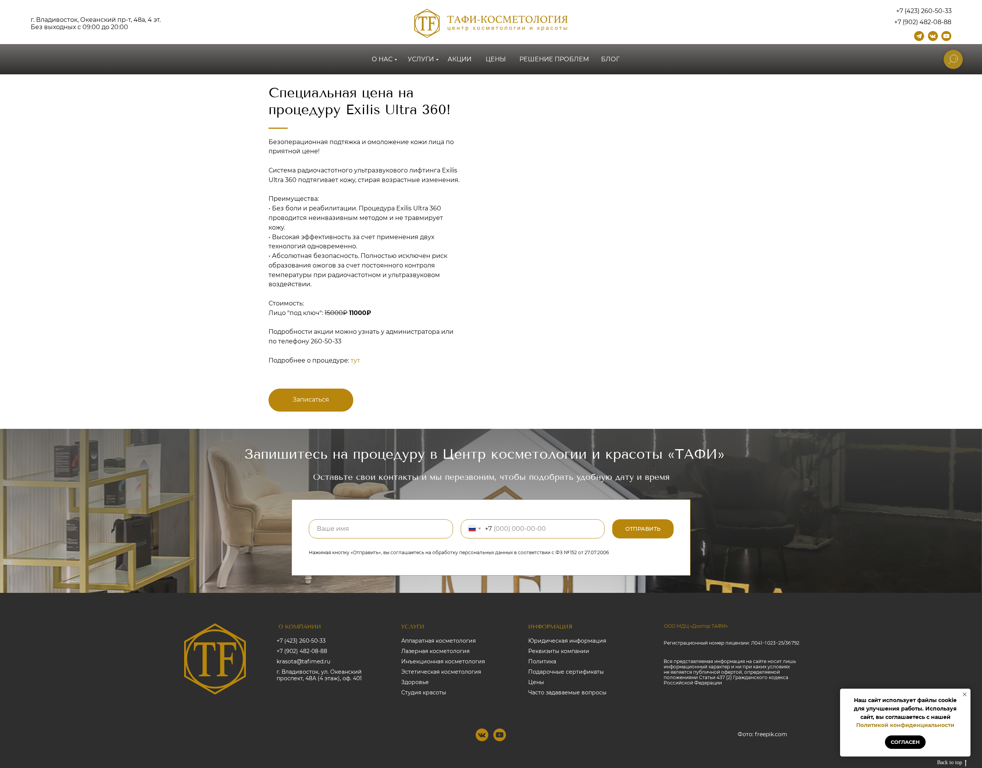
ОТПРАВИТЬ (643, 528)
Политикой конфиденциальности (905, 725)
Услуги (421, 59)
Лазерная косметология (435, 651)
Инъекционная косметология (443, 661)
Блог (610, 59)
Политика (542, 661)
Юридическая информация (567, 640)
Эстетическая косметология (441, 671)
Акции (459, 59)
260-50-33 (326, 341)
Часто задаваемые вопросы (567, 692)
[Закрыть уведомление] (965, 694)
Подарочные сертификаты (566, 671)
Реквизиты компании (558, 651)
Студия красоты (423, 692)
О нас (382, 59)
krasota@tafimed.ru (303, 661)
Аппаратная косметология (438, 640)
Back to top (949, 762)
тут (355, 360)
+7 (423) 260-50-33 (301, 640)
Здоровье (415, 682)
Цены (496, 59)
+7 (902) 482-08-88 (302, 651)
